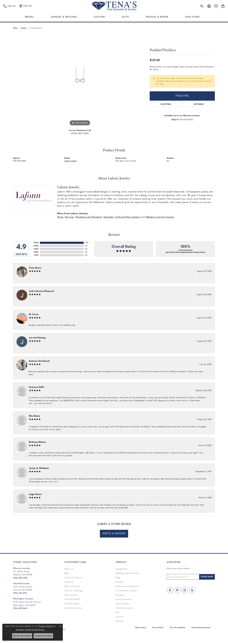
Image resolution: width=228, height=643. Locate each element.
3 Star (36, 249)
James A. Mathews (39, 468)
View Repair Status (73, 608)
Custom (99, 17)
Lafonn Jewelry (70, 161)
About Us (68, 569)
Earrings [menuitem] (119, 582)
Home (15, 28)
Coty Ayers (35, 268)
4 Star (36, 246)
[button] (25, 6)
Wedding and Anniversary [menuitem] (127, 573)
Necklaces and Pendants (88, 217)
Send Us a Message (73, 591)
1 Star (36, 255)
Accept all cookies (43, 635)
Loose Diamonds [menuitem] (123, 599)
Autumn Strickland (39, 361)
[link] (9, 6)
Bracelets (108, 217)
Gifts (125, 17)
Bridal (29, 17)
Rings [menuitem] (118, 578)
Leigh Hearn (35, 494)
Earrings (69, 217)
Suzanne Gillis (36, 387)
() (86, 243)
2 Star (36, 252)
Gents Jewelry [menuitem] (122, 604)
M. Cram (33, 314)
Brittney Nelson (37, 442)
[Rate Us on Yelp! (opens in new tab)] (192, 590)
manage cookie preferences (30, 629)
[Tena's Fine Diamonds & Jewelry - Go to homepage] (114, 6)
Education (69, 582)
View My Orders (71, 604)
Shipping (166, 104)
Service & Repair (157, 17)
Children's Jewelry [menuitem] (124, 608)
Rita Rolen (34, 416)
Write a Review (114, 533)
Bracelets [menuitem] (120, 595)
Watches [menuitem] (120, 621)
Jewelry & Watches (64, 17)
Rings (60, 217)
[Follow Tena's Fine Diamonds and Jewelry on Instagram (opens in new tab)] (185, 590)
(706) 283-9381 (80, 133)
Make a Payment (72, 586)
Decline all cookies (22, 635)
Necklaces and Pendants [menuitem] (127, 586)
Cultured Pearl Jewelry (127, 217)
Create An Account (73, 578)
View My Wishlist (72, 599)
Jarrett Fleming (37, 338)
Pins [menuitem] (117, 612)
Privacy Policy (157, 628)
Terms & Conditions (177, 628)
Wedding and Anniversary (160, 217)
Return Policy (140, 628)
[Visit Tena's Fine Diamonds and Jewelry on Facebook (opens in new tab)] (170, 590)
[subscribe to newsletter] (207, 577)
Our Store (192, 17)
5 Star (36, 243)
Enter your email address (178, 569)
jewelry (23, 28)
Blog (66, 573)
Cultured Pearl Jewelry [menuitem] (126, 591)
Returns (199, 104)
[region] (79, 80)
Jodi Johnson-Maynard (41, 291)
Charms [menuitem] (119, 617)
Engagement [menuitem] (121, 569)
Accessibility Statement (201, 628)
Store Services (71, 595)
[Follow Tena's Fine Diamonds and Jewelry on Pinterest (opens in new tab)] (177, 590)
